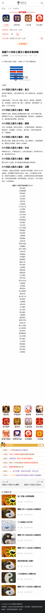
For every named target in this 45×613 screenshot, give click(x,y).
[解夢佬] (22, 5)
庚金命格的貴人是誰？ (25, 561)
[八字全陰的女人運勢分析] (9, 578)
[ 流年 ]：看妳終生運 (12, 467)
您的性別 (5, 34)
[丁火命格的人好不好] (9, 526)
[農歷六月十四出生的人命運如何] (9, 539)
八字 (9, 8)
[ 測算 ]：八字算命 (14, 450)
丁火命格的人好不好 (25, 522)
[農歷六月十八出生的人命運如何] (9, 552)
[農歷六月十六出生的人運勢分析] (9, 591)
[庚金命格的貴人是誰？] (9, 565)
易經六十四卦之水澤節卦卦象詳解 (14, 485)
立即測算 (22, 44)
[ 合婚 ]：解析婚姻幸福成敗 (17, 454)
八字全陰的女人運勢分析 (26, 574)
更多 (40, 445)
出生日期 (5, 38)
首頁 (4, 8)
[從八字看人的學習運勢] (9, 501)
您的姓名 (5, 30)
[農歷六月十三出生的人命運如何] (9, 514)
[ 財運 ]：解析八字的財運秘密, (19, 463)
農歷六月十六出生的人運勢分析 (29, 586)
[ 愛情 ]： (17, 458)
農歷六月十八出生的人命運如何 (29, 548)
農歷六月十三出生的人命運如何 (29, 509)
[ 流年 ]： (21, 475)
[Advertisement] (22, 381)
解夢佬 (6, 56)
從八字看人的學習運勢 (25, 496)
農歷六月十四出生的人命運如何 (29, 535)
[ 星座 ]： (20, 471)
